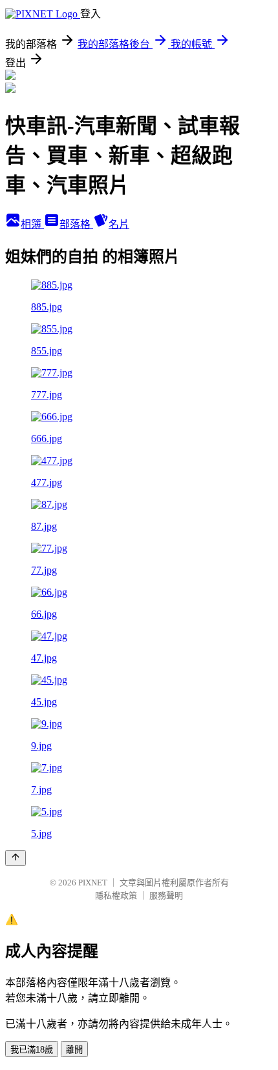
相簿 (32, 224)
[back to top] (15, 858)
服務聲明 (166, 895)
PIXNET (92, 882)
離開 (74, 1050)
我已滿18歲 (31, 1050)
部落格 (76, 224)
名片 (119, 224)
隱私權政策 (116, 895)
